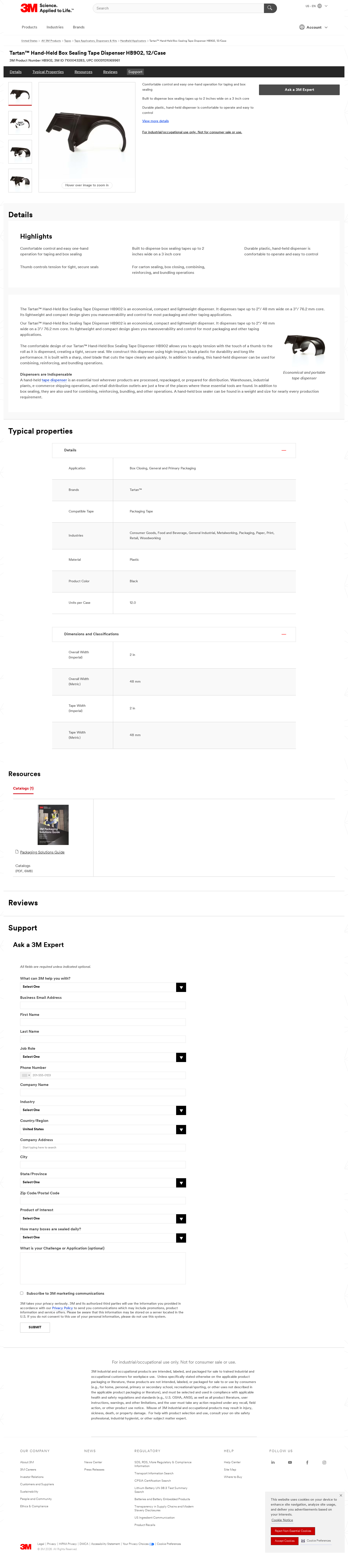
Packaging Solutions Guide (42, 852)
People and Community (36, 1499)
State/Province (33, 1174)
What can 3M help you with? (45, 979)
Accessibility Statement (105, 1544)
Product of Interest (36, 1210)
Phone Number (33, 1068)
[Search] (270, 8)
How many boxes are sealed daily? (50, 1229)
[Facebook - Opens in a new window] (307, 1462)
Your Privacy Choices (135, 1544)
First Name (29, 1015)
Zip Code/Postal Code (39, 1193)
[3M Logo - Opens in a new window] (47, 8)
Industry (27, 1102)
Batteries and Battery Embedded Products (162, 1499)
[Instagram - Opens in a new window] (324, 1462)
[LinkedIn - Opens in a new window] (273, 1462)
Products (29, 27)
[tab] (23, 788)
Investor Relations (32, 1477)
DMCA (84, 1544)
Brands (79, 27)
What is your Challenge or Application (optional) (62, 1248)
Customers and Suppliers (37, 1484)
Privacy (51, 1544)
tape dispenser (54, 380)
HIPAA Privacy (68, 1544)
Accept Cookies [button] (284, 1541)
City (23, 1157)
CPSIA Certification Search (152, 1480)
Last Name (29, 1032)
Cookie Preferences (169, 1544)
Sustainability (29, 1491)
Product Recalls (144, 1525)
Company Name (34, 1085)
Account (314, 28)
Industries (55, 27)
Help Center (232, 1462)
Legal (40, 1544)
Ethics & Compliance (34, 1506)
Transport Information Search (154, 1473)
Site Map (230, 1469)
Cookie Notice (282, 1520)
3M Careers (28, 1469)
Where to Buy (233, 1477)
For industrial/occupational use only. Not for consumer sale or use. (192, 132)
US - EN (311, 6)
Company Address (36, 1140)
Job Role (27, 1049)
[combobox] (25, 1075)
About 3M (27, 1462)
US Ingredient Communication (154, 1517)
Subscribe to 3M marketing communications (65, 1294)
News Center (93, 1462)
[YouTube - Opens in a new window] (290, 1462)
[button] (316, 1541)
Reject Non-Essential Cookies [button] (293, 1531)
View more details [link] (155, 121)
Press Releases (94, 1469)
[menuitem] (15, 72)
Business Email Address (41, 998)
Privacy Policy (62, 1308)
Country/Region (34, 1121)
